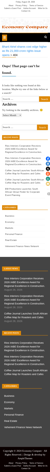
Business (9, 216)
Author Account (29, 8)
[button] (48, 159)
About (11, 5)
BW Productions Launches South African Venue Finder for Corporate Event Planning (22, 192)
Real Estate (11, 240)
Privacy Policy (21, 5)
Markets (9, 228)
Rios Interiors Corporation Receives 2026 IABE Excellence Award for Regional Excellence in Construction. (23, 149)
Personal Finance (13, 234)
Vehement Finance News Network (22, 246)
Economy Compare (32, 450)
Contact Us (25, 11)
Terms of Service (36, 5)
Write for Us (43, 8)
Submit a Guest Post (12, 8)
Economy (10, 222)
